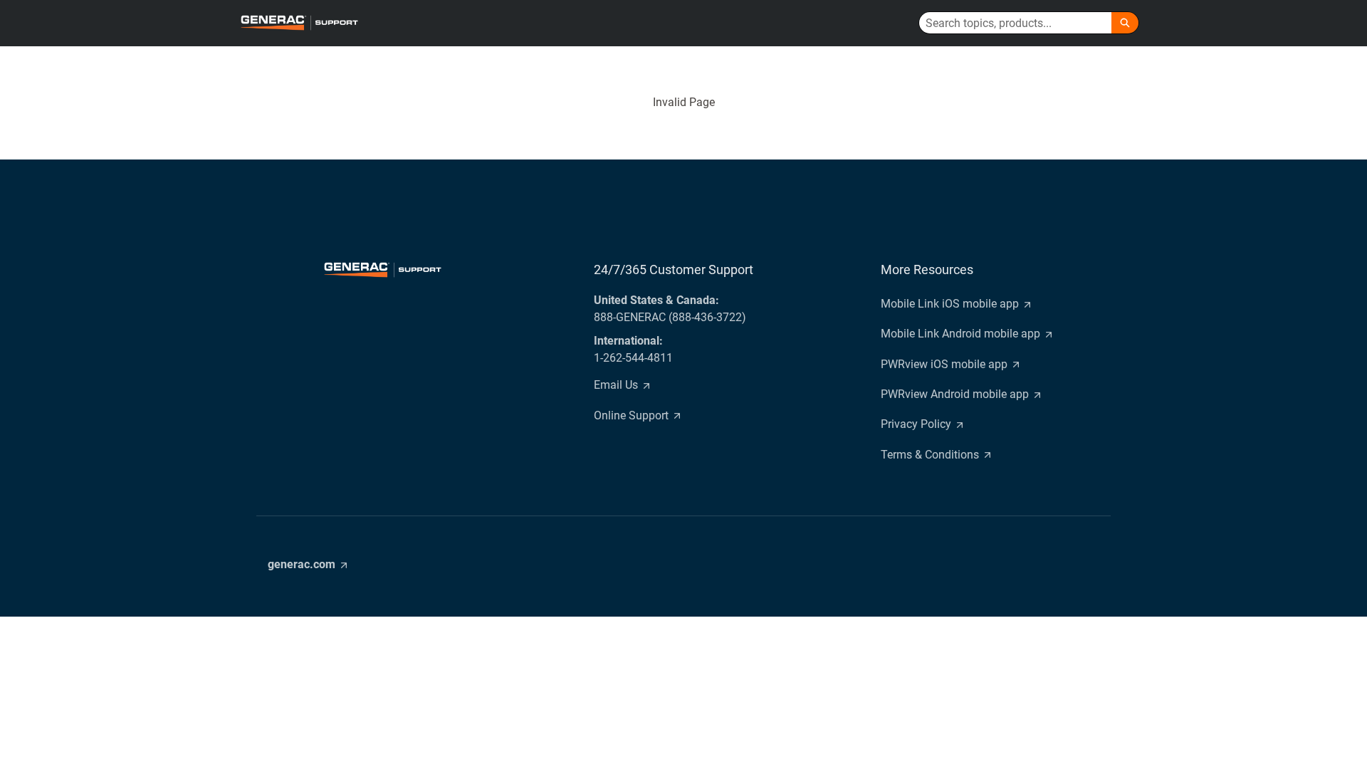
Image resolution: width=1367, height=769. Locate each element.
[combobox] (1015, 22)
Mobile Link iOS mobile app (950, 303)
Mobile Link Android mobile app (960, 333)
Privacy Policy (916, 424)
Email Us (616, 385)
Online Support (631, 415)
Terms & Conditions (930, 454)
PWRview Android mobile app (955, 394)
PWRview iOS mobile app (944, 364)
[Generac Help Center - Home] (299, 23)
